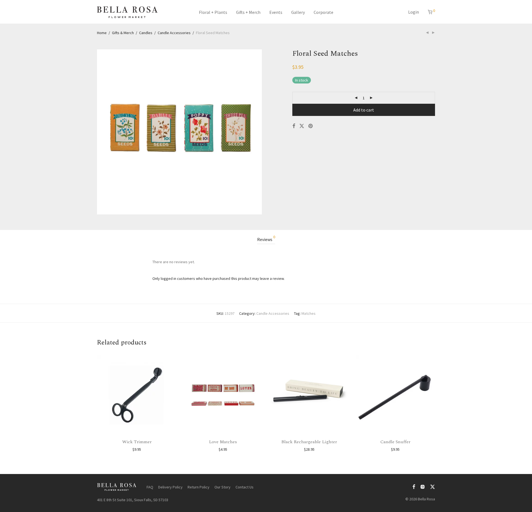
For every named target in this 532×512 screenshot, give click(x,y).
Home (102, 32)
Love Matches (223, 442)
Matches (308, 313)
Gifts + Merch (248, 12)
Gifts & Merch (123, 32)
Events (275, 12)
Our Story (222, 487)
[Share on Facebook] (293, 126)
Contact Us (245, 487)
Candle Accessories (174, 32)
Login (413, 12)
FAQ (150, 487)
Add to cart (363, 110)
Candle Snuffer (395, 442)
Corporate (323, 12)
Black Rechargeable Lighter (309, 442)
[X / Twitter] (432, 486)
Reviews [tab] (266, 238)
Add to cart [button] (136, 449)
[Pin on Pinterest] (310, 126)
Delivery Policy (170, 487)
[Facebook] (413, 486)
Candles (145, 32)
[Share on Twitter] (301, 126)
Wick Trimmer (137, 442)
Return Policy (198, 487)
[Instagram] (422, 486)
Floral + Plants (213, 12)
